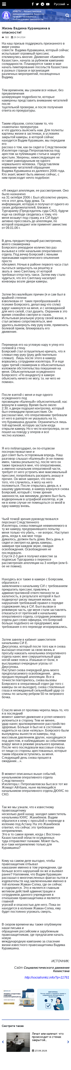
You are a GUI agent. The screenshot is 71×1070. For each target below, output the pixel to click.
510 (7, 37)
